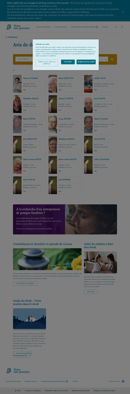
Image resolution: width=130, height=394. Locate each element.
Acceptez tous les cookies (86, 62)
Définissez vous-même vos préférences (47, 63)
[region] (66, 54)
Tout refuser (68, 62)
